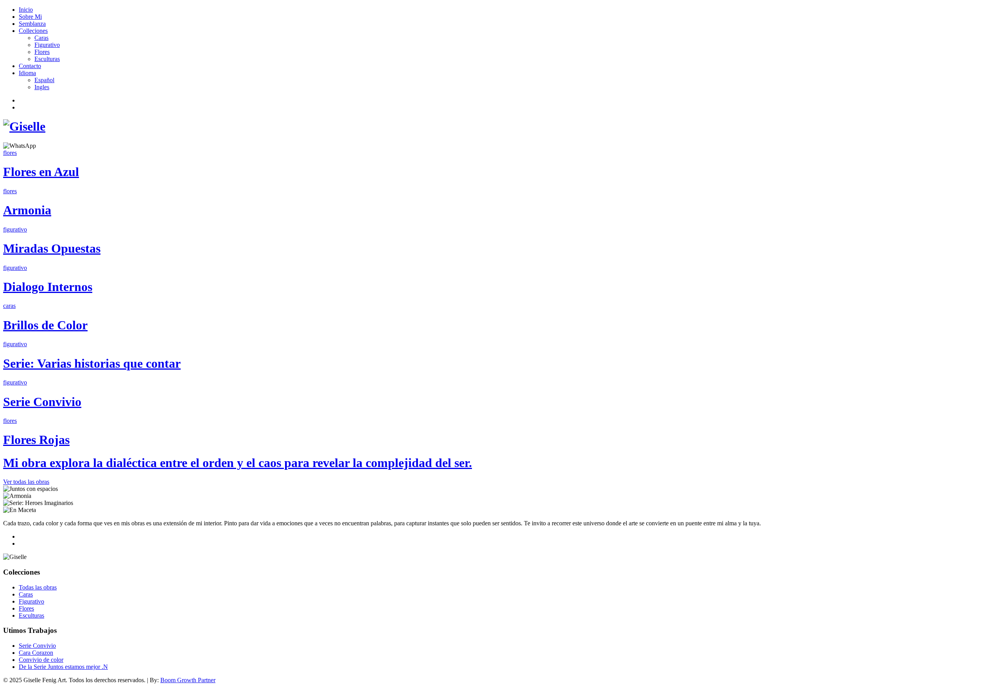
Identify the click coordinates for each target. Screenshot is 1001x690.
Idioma (27, 73)
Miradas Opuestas (51, 248)
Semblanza (32, 23)
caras (9, 305)
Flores (42, 52)
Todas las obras (38, 587)
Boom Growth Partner (187, 680)
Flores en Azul (41, 172)
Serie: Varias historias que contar (92, 363)
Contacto (30, 66)
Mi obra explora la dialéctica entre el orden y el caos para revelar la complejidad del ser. (237, 463)
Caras (41, 37)
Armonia (27, 210)
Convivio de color (41, 659)
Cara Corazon (36, 652)
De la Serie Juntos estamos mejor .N (63, 666)
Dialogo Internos (47, 287)
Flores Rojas (36, 440)
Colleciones (33, 30)
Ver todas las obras (26, 481)
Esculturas (47, 59)
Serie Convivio (42, 402)
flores (10, 152)
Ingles (41, 87)
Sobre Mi (30, 16)
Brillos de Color (45, 325)
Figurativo (47, 44)
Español (44, 80)
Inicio (26, 9)
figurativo (15, 229)
